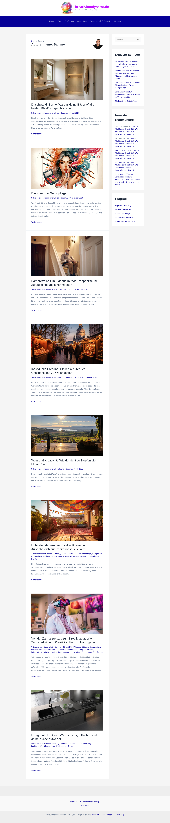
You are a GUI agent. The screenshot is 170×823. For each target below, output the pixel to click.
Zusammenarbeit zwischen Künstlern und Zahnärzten (80, 652)
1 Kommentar (36, 647)
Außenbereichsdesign (82, 554)
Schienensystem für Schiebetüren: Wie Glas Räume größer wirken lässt (127, 94)
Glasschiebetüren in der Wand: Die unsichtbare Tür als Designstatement (127, 85)
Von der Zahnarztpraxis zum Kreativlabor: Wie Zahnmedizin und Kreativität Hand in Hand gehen (127, 179)
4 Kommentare (37, 554)
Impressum (85, 805)
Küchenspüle (61, 746)
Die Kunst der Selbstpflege (49, 193)
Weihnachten (91, 377)
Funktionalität (37, 746)
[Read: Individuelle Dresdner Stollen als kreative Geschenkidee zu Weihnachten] (67, 344)
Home (51, 21)
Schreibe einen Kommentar (42, 113)
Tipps (70, 746)
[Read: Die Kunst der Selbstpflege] (67, 168)
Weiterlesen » (36, 134)
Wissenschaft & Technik (100, 21)
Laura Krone (120, 162)
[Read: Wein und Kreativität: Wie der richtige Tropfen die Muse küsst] (67, 435)
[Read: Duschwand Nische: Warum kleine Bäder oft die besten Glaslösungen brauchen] (67, 80)
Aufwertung (86, 744)
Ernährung (69, 21)
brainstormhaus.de (123, 210)
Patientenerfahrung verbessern (80, 650)
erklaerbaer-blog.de (123, 213)
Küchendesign (49, 746)
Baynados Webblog (123, 205)
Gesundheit (82, 21)
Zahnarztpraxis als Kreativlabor (44, 652)
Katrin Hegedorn (122, 150)
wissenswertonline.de (124, 217)
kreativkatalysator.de (92, 7)
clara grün (119, 174)
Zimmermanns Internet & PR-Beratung (108, 815)
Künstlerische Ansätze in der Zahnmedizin (48, 650)
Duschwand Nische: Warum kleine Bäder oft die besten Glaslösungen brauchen (126, 64)
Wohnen (117, 21)
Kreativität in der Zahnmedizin (87, 647)
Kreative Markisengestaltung (77, 556)
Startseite (74, 802)
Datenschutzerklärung (89, 802)
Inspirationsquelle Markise (53, 556)
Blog (59, 21)
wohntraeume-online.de (125, 221)
